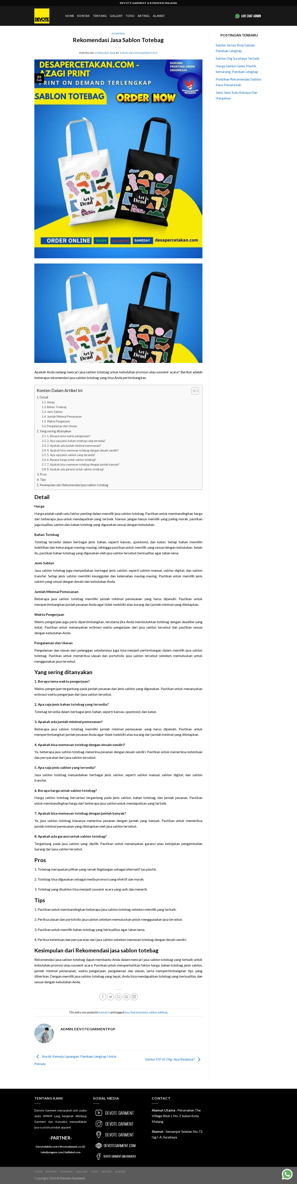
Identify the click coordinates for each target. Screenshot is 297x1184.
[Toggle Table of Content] (193, 391)
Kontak (83, 16)
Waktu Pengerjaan (58, 421)
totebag (162, 1012)
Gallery (116, 16)
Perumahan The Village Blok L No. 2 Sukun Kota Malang (176, 1115)
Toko (130, 16)
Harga (51, 402)
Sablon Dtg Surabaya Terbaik (237, 58)
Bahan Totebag (56, 407)
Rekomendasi (139, 1012)
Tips (43, 479)
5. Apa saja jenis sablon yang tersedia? (71, 455)
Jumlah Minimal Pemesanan (64, 416)
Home (69, 16)
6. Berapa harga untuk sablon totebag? (71, 459)
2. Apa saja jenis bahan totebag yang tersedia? (76, 441)
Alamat (159, 16)
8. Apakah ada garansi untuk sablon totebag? (75, 469)
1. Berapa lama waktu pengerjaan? (68, 436)
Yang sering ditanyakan (55, 431)
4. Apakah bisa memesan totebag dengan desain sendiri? (83, 450)
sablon (153, 1012)
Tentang (100, 16)
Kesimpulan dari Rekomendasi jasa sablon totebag (74, 485)
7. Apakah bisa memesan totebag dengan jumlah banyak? (83, 464)
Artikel (144, 16)
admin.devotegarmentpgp (138, 52)
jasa (127, 1012)
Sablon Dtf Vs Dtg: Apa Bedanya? (170, 1059)
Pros (43, 474)
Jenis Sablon (55, 411)
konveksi (118, 33)
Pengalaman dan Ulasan (62, 426)
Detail (44, 397)
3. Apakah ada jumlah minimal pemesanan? (74, 445)
